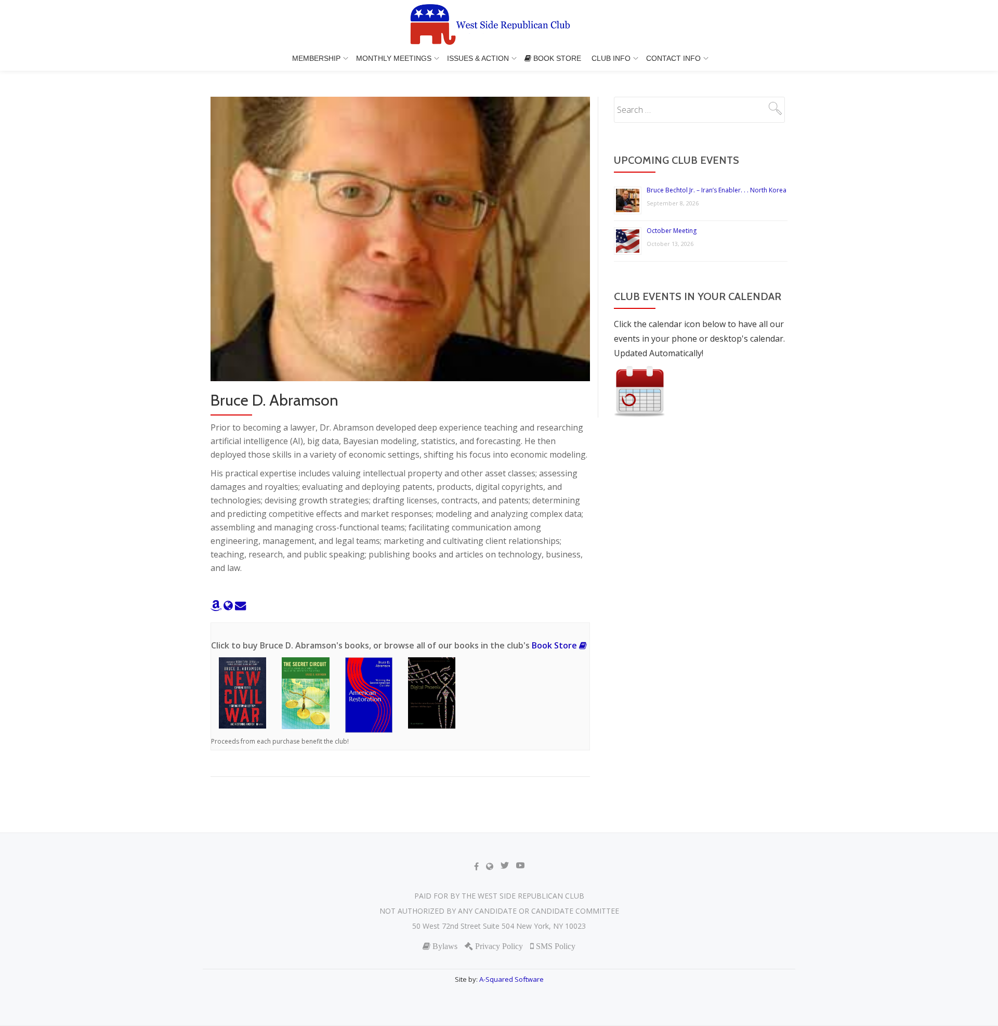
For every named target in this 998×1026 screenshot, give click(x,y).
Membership (316, 58)
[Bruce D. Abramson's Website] (229, 605)
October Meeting (672, 230)
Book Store (556, 58)
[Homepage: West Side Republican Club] (499, 25)
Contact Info (673, 58)
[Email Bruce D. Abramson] (240, 605)
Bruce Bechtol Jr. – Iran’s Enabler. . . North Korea (716, 190)
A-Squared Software (511, 979)
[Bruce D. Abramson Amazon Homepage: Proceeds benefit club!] (217, 605)
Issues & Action (478, 58)
